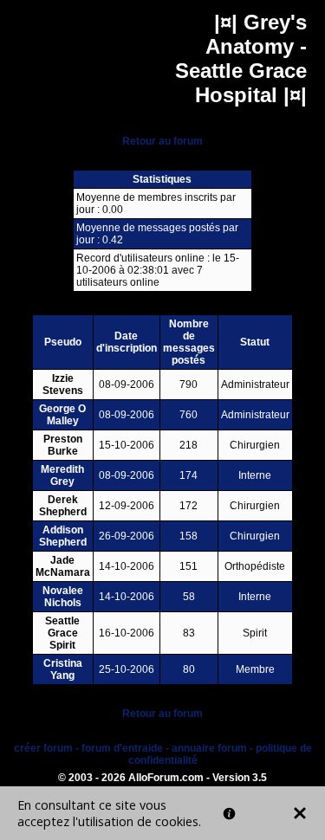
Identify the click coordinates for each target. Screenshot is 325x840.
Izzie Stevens (62, 384)
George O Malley (62, 415)
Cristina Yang (62, 669)
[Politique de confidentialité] (229, 813)
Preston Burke (62, 445)
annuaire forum (209, 748)
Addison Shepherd (63, 536)
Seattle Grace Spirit (62, 633)
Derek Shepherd (63, 506)
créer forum (43, 748)
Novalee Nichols (62, 597)
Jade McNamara (63, 566)
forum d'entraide (122, 748)
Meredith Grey (62, 475)
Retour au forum (162, 141)
